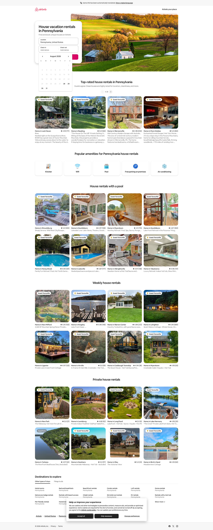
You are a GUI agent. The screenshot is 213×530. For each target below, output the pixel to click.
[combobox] (58, 42)
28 (64, 84)
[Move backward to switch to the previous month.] (42, 56)
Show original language (124, 3)
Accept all (81, 516)
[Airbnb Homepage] (40, 9)
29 (68, 84)
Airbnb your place (169, 9)
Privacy (53, 526)
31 (46, 88)
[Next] (110, 92)
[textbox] (48, 50)
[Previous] (102, 92)
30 (42, 88)
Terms (60, 526)
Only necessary (106, 516)
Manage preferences (132, 516)
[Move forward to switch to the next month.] (68, 56)
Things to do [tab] (58, 481)
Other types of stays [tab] (42, 481)
